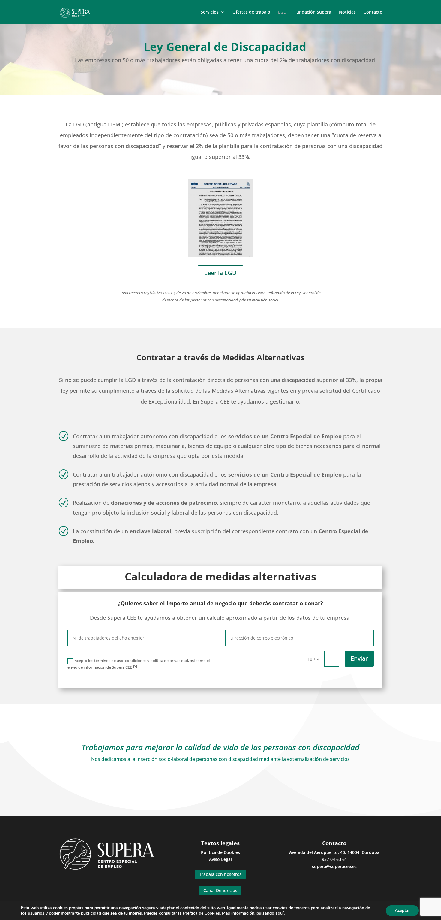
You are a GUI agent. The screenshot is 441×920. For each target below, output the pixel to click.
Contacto (373, 12)
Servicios (210, 12)
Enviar (359, 658)
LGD (282, 12)
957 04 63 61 (334, 859)
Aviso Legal (220, 859)
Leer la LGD (220, 273)
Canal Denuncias (220, 890)
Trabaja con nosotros (220, 874)
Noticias (347, 12)
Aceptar (402, 910)
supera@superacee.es (334, 866)
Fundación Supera (312, 12)
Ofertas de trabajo (251, 12)
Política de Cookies (220, 852)
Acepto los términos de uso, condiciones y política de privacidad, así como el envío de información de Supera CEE (139, 664)
